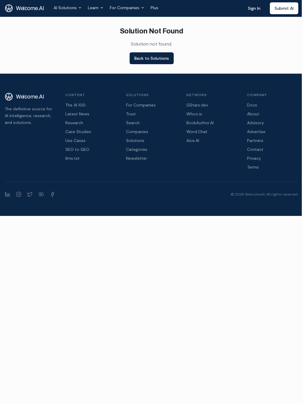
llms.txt (72, 158)
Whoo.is (194, 114)
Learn (93, 7)
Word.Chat (196, 131)
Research (74, 122)
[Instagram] (18, 194)
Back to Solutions (151, 58)
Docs (252, 105)
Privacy (254, 158)
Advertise (256, 131)
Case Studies (78, 131)
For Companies (124, 7)
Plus (154, 7)
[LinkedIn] (7, 194)
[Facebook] (52, 194)
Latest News (77, 114)
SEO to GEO (77, 149)
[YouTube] (41, 194)
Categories (136, 149)
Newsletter (136, 158)
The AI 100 (75, 105)
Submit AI (284, 8)
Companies (137, 131)
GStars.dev (197, 105)
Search (133, 122)
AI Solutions (65, 7)
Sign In (254, 8)
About (253, 114)
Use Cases (75, 140)
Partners (255, 140)
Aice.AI (192, 140)
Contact (255, 149)
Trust (131, 114)
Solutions (135, 140)
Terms (253, 167)
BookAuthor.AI (200, 122)
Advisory (255, 122)
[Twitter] (30, 194)
